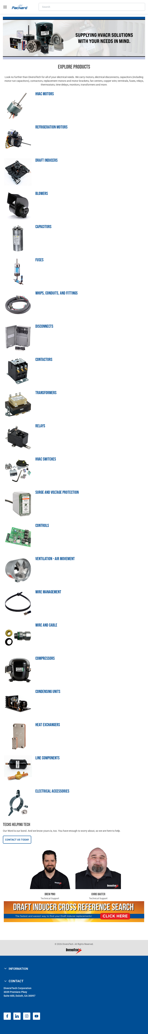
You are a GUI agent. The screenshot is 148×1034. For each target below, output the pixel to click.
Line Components (47, 758)
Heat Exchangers (47, 724)
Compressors (45, 658)
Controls (42, 525)
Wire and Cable (46, 625)
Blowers (41, 193)
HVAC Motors (44, 94)
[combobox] (92, 7)
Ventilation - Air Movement (55, 558)
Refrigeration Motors (51, 127)
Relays (40, 426)
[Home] (19, 7)
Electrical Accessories (52, 791)
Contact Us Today (17, 839)
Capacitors (43, 226)
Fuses (39, 260)
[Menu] (5, 7)
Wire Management (48, 592)
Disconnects (44, 326)
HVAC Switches (45, 459)
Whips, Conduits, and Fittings (56, 293)
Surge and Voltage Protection (57, 492)
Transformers (45, 392)
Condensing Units (47, 691)
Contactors (43, 359)
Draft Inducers (46, 160)
